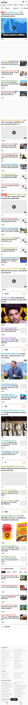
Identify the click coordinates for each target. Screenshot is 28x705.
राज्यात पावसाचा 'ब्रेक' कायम (18, 691)
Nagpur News (3, 676)
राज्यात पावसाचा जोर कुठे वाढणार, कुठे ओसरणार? (7, 694)
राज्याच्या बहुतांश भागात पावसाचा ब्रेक (6, 693)
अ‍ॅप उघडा (14, 699)
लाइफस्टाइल (4, 289)
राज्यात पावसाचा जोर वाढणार (5, 696)
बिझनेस (3, 88)
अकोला (3, 572)
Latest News (3, 666)
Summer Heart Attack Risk (19, 660)
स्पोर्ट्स (3, 170)
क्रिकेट (3, 234)
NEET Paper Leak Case (18, 652)
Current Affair (16, 658)
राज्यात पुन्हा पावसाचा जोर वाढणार (5, 690)
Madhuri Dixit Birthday (18, 666)
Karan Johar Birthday (18, 665)
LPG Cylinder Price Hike (18, 649)
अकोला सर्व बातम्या (23, 568)
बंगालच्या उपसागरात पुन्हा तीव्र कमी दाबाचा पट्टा (20, 693)
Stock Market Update (5, 652)
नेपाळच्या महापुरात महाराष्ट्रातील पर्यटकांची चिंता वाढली (20, 685)
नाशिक (3, 224)
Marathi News (3, 662)
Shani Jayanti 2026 (17, 655)
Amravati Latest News (18, 677)
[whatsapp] (24, 39)
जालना (3, 77)
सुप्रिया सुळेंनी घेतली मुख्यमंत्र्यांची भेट (6, 685)
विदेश (2, 39)
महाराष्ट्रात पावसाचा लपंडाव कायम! (19, 682)
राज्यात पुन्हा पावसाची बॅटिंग (18, 696)
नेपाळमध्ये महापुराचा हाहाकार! (5, 682)
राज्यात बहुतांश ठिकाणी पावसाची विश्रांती (6, 683)
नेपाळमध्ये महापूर (16, 683)
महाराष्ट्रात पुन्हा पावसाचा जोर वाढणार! (19, 688)
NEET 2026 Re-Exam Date (6, 660)
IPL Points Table (17, 662)
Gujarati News (16, 668)
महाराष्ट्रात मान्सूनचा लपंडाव (18, 694)
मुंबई (2, 97)
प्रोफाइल (21, 703)
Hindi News (3, 668)
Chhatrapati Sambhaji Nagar (19, 672)
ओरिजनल (3, 67)
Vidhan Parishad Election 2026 (19, 650)
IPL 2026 (2, 663)
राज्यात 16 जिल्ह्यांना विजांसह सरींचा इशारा (20, 686)
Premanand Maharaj (4, 665)
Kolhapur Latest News (5, 677)
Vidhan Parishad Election (5, 654)
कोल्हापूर (20, 572)
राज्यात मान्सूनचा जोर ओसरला (18, 690)
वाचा (7, 703)
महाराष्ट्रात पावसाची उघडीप (5, 688)
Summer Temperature (5, 655)
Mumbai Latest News (5, 674)
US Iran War (3, 649)
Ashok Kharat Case (17, 657)
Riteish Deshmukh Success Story (7, 657)
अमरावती (8, 572)
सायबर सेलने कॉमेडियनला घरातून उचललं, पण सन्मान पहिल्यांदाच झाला (7, 686)
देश (2, 180)
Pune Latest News (17, 674)
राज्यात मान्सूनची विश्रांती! (4, 691)
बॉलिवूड (3, 324)
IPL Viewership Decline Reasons (7, 650)
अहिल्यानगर (14, 572)
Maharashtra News (4, 672)
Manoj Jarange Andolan (18, 654)
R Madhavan (16, 663)
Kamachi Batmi (4, 658)
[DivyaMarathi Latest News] (4, 2)
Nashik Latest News (17, 676)
